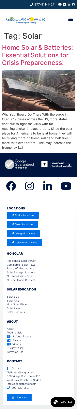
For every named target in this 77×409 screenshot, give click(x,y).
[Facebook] (73, 4)
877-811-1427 (43, 4)
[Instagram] (69, 4)
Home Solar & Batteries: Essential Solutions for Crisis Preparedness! (37, 55)
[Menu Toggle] (70, 19)
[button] (69, 165)
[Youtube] (59, 4)
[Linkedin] (64, 4)
